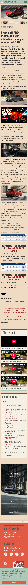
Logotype (19, 536)
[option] (14, 12)
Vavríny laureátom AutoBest (13, 426)
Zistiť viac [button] (4, 578)
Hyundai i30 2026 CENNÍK (15, 249)
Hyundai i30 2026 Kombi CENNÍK (15, 278)
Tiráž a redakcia (9, 534)
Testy (7, 423)
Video (7, 412)
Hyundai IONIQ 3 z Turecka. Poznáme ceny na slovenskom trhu (15, 447)
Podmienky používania (10, 533)
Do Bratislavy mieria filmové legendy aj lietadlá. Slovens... (15, 430)
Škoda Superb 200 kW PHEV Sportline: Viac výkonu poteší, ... (14, 441)
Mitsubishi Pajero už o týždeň (13, 405)
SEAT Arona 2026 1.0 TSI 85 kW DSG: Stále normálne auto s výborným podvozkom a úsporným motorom (14, 361)
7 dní (22, 401)
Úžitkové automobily (9, 418)
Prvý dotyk (7, 549)
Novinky (7, 407)
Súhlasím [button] (14, 582)
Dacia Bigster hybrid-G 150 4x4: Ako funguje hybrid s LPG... (15, 436)
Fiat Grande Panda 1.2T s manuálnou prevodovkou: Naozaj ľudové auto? (14, 388)
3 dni (14, 401)
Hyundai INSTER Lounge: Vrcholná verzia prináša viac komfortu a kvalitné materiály (15, 312)
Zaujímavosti (16, 549)
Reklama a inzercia (10, 536)
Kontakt (6, 538)
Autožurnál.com (10, 2)
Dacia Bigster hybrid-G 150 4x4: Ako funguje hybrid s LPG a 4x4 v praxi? (14, 348)
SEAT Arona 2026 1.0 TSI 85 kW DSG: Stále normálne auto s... (15, 410)
